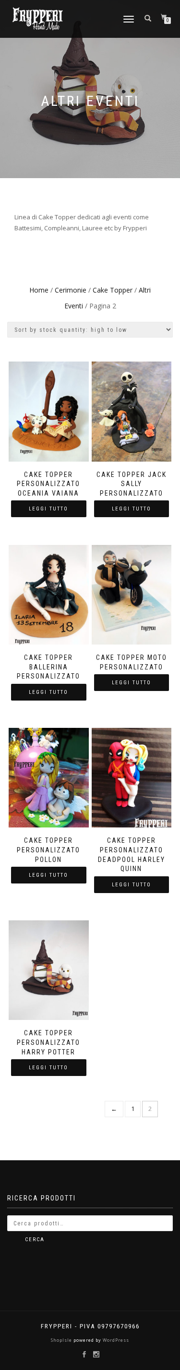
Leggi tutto (48, 509)
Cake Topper (112, 289)
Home (38, 289)
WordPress (115, 1340)
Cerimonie (70, 289)
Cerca (35, 1239)
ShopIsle (62, 1340)
